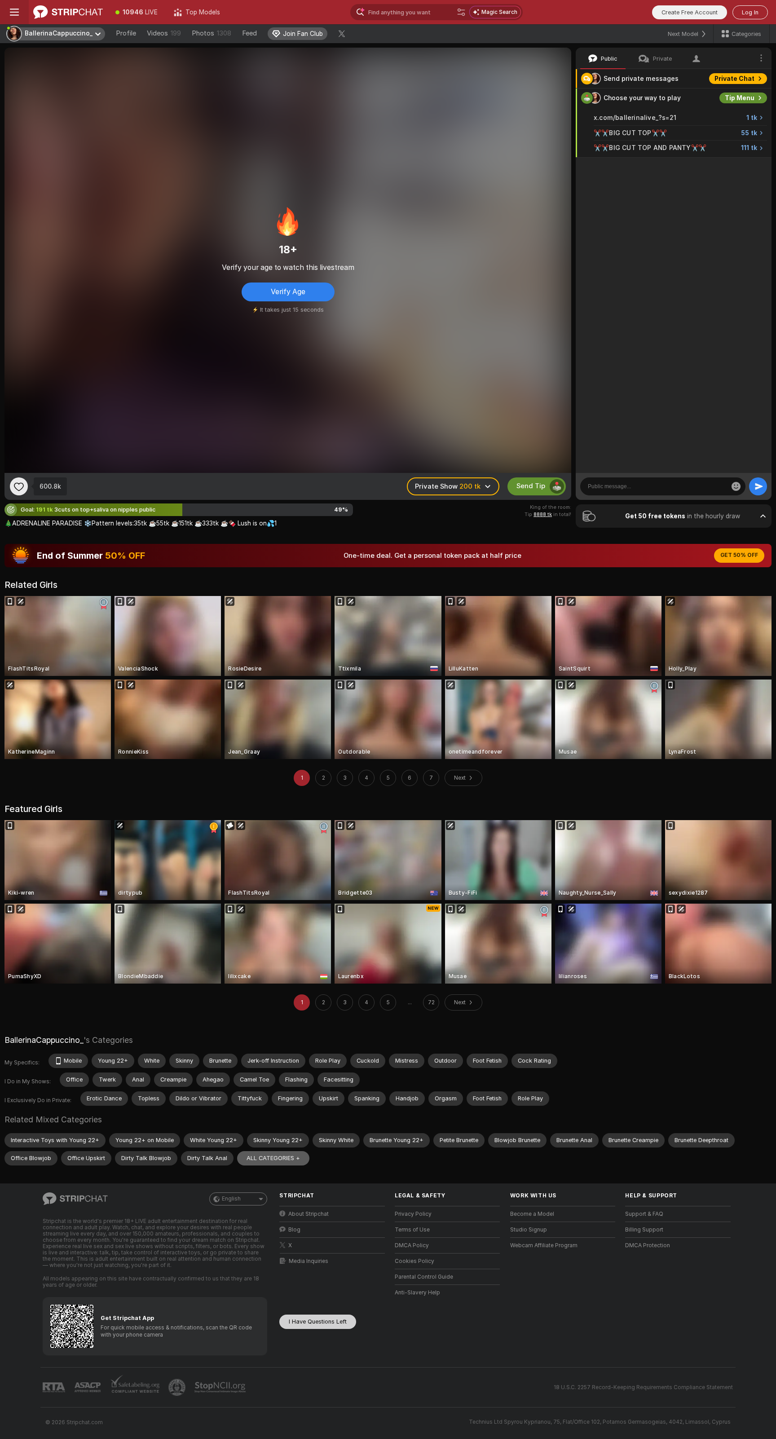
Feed (249, 33)
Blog (294, 1230)
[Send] (758, 486)
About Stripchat (308, 1214)
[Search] (461, 12)
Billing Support (644, 1230)
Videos (164, 33)
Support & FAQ (644, 1214)
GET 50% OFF (739, 555)
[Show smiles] (736, 486)
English (231, 1199)
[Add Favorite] (19, 486)
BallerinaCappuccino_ (44, 1040)
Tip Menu (739, 98)
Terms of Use (412, 1230)
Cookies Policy (414, 1261)
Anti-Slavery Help (417, 1292)
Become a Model (532, 1214)
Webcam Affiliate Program (544, 1245)
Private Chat (734, 78)
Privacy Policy (413, 1214)
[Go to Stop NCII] (220, 1387)
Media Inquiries (308, 1261)
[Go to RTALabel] (55, 1387)
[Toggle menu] (14, 12)
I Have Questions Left (318, 1321)
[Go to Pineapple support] (177, 1387)
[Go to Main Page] (68, 12)
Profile (126, 33)
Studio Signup (528, 1230)
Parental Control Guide (424, 1277)
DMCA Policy (412, 1245)
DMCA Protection (647, 1245)
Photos (211, 33)
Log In (750, 12)
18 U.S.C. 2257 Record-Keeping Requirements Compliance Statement (643, 1387)
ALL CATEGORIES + (273, 1158)
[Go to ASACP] (88, 1387)
